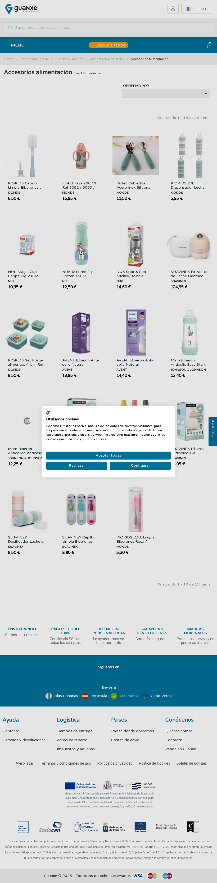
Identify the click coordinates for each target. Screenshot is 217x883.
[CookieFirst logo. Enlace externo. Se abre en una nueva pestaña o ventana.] (48, 413)
